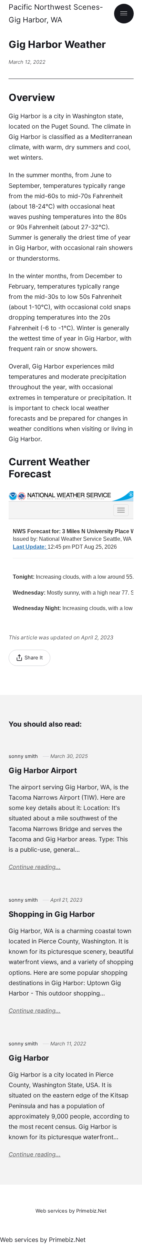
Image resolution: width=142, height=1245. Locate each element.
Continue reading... (35, 866)
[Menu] (124, 13)
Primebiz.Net (67, 1239)
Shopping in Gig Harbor (52, 914)
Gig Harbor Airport (43, 770)
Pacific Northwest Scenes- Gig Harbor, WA (56, 13)
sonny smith (23, 756)
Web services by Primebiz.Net (71, 1211)
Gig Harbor (29, 1057)
